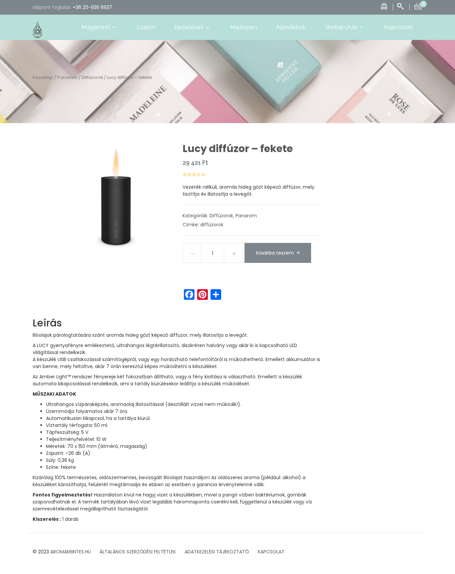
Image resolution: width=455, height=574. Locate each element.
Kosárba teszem (275, 253)
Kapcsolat (398, 27)
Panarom (67, 77)
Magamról (96, 27)
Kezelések (189, 27)
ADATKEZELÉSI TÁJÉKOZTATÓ (217, 551)
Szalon (146, 27)
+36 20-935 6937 (92, 7)
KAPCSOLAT (271, 551)
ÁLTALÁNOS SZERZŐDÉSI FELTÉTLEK (138, 551)
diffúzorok (212, 224)
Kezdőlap (43, 77)
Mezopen (243, 27)
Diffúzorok (92, 77)
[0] (418, 5)
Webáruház (341, 27)
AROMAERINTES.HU (70, 551)
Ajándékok (291, 27)
